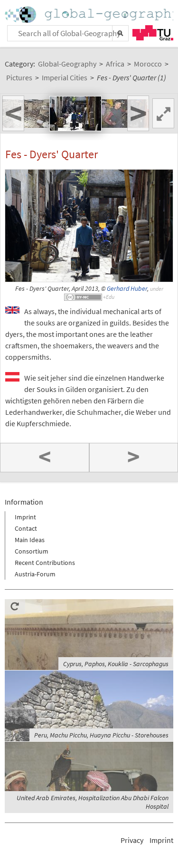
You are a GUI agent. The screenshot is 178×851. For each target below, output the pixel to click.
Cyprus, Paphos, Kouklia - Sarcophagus (116, 664)
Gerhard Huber (127, 289)
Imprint (25, 517)
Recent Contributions (45, 562)
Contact (26, 528)
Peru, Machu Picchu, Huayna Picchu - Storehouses (101, 735)
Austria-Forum (35, 574)
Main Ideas (30, 539)
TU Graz (152, 32)
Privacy (132, 840)
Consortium (31, 551)
